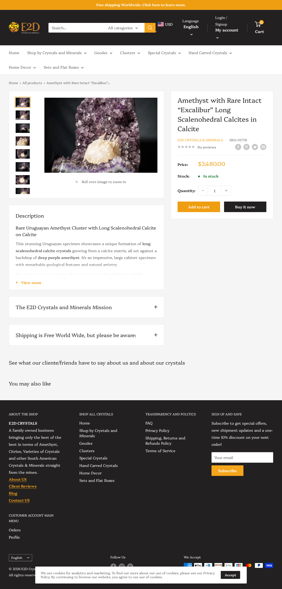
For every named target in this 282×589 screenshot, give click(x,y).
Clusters (127, 52)
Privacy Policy (157, 430)
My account (226, 30)
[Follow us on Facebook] (113, 566)
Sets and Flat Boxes (61, 67)
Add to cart (199, 206)
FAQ (148, 422)
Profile (14, 536)
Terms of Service (160, 450)
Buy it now (245, 206)
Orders (15, 529)
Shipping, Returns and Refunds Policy (165, 440)
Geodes (101, 52)
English (16, 557)
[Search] (150, 27)
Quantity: (186, 190)
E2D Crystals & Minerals (200, 139)
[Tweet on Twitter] (255, 146)
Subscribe (227, 470)
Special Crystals (162, 52)
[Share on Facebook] (238, 146)
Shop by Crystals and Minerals (54, 52)
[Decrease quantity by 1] (203, 190)
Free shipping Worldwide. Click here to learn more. (141, 4)
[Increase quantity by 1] (226, 190)
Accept (230, 574)
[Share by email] (263, 146)
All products (32, 82)
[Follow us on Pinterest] (130, 566)
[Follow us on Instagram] (122, 566)
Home (14, 52)
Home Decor (20, 67)
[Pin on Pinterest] (246, 146)
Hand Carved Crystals (208, 52)
